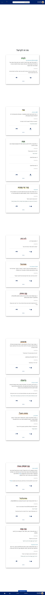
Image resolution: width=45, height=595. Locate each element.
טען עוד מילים (22, 591)
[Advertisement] (25, 95)
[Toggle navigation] (2, 2)
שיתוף (23, 81)
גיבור (20, 473)
